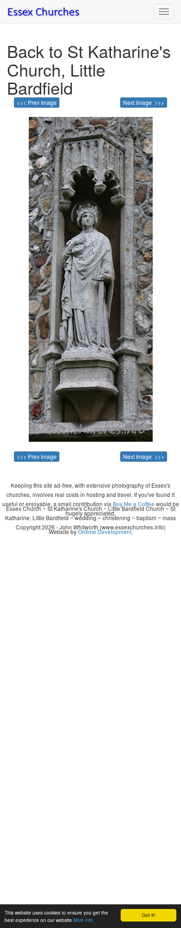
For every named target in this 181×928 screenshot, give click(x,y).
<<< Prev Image (37, 102)
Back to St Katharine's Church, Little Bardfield (89, 69)
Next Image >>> (143, 102)
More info (83, 919)
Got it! (148, 914)
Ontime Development (104, 531)
